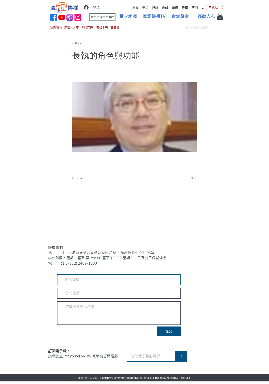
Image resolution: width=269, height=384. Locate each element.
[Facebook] (53, 17)
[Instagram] (77, 17)
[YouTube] (61, 17)
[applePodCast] (69, 17)
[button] (220, 16)
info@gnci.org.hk (78, 356)
